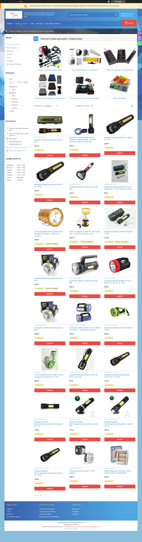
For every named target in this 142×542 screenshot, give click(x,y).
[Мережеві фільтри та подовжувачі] (119, 57)
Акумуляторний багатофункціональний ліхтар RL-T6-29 (118, 424)
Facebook (75, 512)
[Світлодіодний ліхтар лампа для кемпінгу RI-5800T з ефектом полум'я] (50, 218)
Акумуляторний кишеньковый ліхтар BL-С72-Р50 (116, 376)
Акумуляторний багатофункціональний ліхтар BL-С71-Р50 (49, 473)
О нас (32, 23)
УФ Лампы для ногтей (47, 509)
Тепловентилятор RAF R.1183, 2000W (82, 472)
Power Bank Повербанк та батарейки (50, 98)
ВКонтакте (75, 509)
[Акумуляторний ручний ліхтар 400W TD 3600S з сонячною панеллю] (85, 312)
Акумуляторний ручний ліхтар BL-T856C (118, 329)
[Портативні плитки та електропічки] (85, 85)
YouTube (75, 514)
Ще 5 (12, 111)
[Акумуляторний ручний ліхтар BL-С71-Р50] (50, 171)
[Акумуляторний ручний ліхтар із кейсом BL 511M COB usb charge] (119, 171)
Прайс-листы (12, 48)
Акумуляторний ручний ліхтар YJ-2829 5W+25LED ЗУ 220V (118, 282)
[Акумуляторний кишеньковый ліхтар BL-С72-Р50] (119, 359)
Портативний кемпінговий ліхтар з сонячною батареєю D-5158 (49, 376)
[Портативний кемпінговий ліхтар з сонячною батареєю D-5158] (50, 359)
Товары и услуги (20, 23)
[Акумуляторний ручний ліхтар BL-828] (85, 265)
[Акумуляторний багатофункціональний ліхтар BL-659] (85, 406)
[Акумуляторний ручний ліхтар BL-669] (50, 124)
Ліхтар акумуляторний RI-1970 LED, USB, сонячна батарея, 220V (84, 233)
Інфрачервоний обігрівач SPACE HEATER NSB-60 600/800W (117, 472)
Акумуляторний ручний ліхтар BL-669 (48, 141)
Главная (9, 23)
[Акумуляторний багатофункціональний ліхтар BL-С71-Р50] (50, 455)
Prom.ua (81, 523)
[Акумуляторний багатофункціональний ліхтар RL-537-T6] (50, 406)
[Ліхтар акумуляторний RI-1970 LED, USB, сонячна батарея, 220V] (85, 218)
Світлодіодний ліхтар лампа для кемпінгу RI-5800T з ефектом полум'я (48, 234)
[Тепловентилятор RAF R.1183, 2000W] (85, 455)
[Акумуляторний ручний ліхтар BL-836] (50, 312)
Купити (50, 155)
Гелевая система (45, 514)
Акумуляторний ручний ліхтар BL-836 (48, 329)
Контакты (39, 23)
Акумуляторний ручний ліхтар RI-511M (118, 233)
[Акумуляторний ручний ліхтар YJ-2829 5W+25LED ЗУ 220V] (119, 265)
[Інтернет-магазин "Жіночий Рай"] (14, 15)
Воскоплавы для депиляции (49, 517)
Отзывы (10, 61)
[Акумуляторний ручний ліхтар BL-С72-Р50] (119, 124)
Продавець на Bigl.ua (71, 525)
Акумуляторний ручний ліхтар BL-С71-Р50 (48, 186)
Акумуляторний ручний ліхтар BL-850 (83, 188)
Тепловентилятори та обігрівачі (85, 70)
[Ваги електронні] (119, 85)
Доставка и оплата (52, 23)
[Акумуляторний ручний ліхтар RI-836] (50, 265)
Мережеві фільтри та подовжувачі (120, 70)
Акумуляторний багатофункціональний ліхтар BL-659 (84, 424)
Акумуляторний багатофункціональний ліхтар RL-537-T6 (48, 424)
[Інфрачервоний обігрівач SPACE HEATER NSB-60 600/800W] (119, 455)
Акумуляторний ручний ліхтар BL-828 (83, 282)
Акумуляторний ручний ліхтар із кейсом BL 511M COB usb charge (118, 188)
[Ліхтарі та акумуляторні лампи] (50, 57)
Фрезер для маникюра (47, 512)
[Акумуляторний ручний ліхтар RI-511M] (119, 218)
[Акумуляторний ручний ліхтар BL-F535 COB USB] (85, 359)
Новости (10, 51)
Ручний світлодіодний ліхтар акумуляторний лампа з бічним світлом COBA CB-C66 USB (82, 140)
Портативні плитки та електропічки (85, 98)
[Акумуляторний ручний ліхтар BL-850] (85, 171)
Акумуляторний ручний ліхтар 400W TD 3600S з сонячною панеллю (84, 329)
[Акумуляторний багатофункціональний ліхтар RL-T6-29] (119, 406)
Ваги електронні (119, 98)
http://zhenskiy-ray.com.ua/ (18, 147)
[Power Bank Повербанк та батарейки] (50, 85)
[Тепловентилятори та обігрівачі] (85, 57)
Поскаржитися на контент (73, 527)
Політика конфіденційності (91, 527)
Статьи (9, 54)
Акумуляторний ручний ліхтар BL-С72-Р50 (118, 139)
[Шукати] (116, 15)
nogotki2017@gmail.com (17, 151)
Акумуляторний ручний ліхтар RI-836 (48, 279)
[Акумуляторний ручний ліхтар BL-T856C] (119, 312)
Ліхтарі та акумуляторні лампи (50, 70)
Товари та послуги (15, 31)
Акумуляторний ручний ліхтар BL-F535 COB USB (83, 376)
